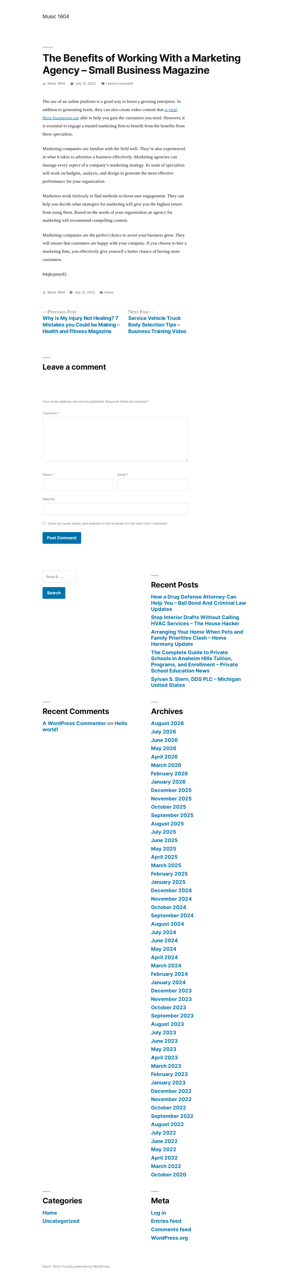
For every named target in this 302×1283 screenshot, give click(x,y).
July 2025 (163, 832)
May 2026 (163, 748)
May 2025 (163, 849)
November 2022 (171, 1099)
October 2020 (168, 1174)
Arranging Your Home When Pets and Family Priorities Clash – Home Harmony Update (197, 638)
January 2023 (168, 1083)
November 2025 (171, 799)
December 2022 (171, 1091)
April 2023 (164, 1057)
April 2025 (164, 857)
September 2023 (172, 1016)
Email (123, 475)
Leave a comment (119, 83)
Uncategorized (61, 1221)
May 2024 (163, 949)
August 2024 (167, 924)
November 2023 (171, 999)
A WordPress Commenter (74, 723)
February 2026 (169, 773)
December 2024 (171, 890)
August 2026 (167, 723)
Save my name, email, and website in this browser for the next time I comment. (108, 523)
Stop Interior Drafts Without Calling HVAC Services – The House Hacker (195, 620)
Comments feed (171, 1229)
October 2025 (168, 807)
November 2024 (171, 899)
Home (108, 292)
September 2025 (172, 815)
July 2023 (163, 1032)
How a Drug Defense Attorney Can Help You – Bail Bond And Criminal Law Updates (198, 603)
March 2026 (166, 765)
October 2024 (168, 907)
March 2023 (166, 1066)
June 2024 (164, 940)
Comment (51, 413)
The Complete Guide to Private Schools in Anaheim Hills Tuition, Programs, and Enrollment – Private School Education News (194, 661)
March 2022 (166, 1166)
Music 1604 (56, 16)
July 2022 (163, 1133)
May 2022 (163, 1149)
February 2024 (169, 974)
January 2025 (168, 882)
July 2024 (163, 932)
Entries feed (166, 1221)
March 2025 (166, 865)
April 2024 (164, 957)
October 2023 (168, 1007)
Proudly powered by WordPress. (85, 1266)
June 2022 (164, 1141)
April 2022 (164, 1158)
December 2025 (171, 790)
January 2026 (168, 782)
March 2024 (166, 965)
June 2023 (164, 1041)
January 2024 (168, 982)
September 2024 (172, 915)
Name (48, 475)
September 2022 (172, 1116)
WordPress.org (169, 1238)
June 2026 (164, 740)
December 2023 (171, 991)
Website (49, 499)
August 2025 (167, 824)
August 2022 (167, 1124)
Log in (158, 1213)
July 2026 (163, 732)
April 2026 (164, 757)
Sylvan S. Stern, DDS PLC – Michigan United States (196, 682)
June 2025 (164, 840)
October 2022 (168, 1108)
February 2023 (169, 1074)
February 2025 (169, 874)
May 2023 (163, 1049)
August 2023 (167, 1024)
